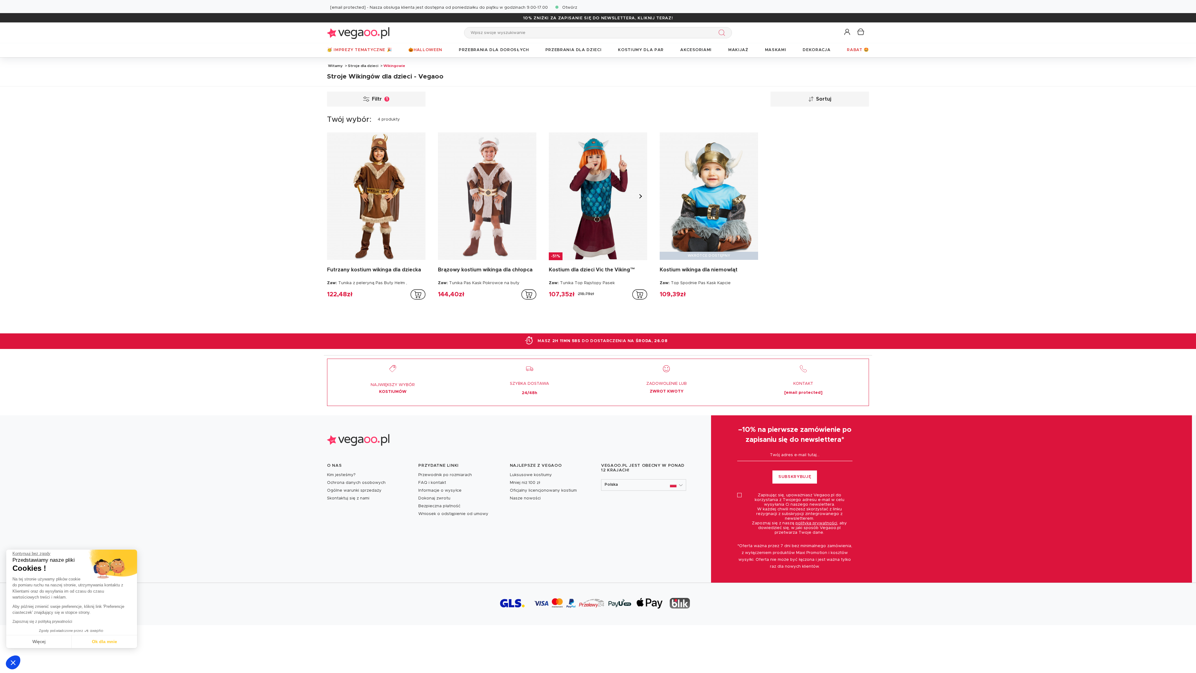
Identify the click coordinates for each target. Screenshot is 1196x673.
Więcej (38, 641)
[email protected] (348, 8)
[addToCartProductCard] (418, 294)
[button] (13, 662)
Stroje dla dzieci (363, 66)
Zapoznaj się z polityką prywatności (42, 621)
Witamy (335, 66)
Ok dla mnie (104, 641)
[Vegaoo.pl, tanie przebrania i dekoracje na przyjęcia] (358, 32)
